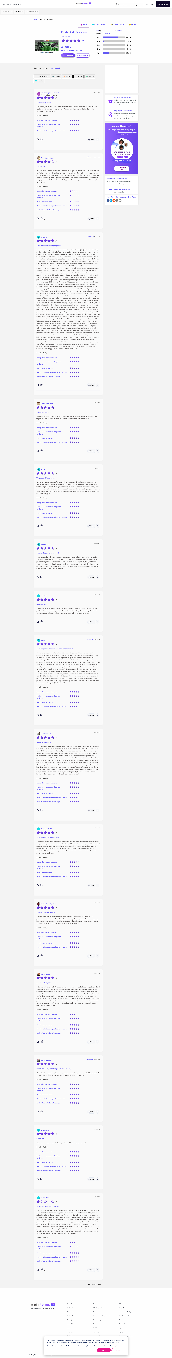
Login (120, 1328)
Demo (94, 1324)
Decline (118, 1350)
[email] (116, 200)
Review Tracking (71, 1336)
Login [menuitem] (152, 4)
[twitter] (111, 200)
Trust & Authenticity (125, 1316)
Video (68, 1328)
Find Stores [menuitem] (6, 4)
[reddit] (113, 200)
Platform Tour (71, 1308)
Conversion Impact (98, 1312)
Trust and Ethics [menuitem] (17, 4)
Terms (120, 1320)
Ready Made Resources (74, 32)
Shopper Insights (98, 1320)
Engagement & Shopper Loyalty (102, 1316)
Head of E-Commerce (99, 1336)
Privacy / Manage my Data (126, 1336)
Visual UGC (70, 1324)
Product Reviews (72, 1316)
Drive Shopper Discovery (100, 1308)
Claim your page (121, 168)
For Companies (163, 4)
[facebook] (108, 200)
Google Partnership (124, 1308)
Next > (100, 1284)
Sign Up (121, 1332)
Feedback (69, 1332)
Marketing (96, 1332)
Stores (36, 19)
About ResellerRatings (125, 1312)
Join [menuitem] (147, 4)
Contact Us (122, 1324)
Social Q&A (70, 1320)
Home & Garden (65, 36)
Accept (104, 1350)
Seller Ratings (71, 1312)
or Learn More (123, 134)
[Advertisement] (122, 79)
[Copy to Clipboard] (120, 200)
